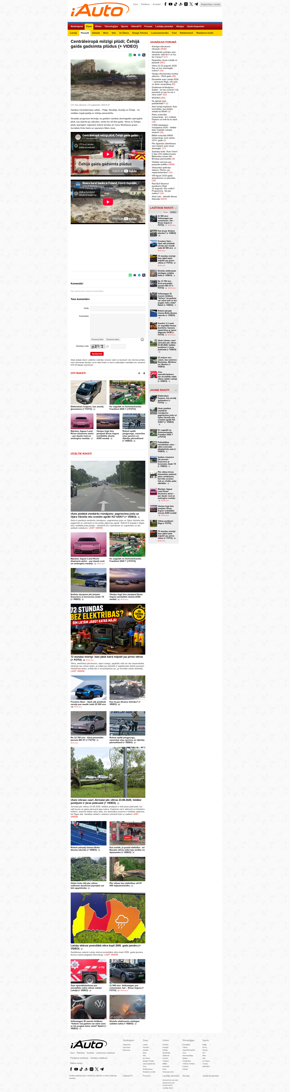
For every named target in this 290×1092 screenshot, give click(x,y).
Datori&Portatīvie (188, 1050)
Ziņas (145, 1040)
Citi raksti (78, 373)
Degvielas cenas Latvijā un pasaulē (164, 61)
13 (119, 704)
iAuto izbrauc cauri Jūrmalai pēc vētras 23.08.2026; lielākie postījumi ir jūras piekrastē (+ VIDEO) (106, 801)
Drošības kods (82, 346)
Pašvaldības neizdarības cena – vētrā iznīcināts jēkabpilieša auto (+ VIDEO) (167, 447)
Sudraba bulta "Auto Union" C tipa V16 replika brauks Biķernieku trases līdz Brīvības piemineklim (165, 155)
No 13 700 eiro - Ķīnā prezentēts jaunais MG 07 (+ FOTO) (87, 738)
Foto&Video (186, 1061)
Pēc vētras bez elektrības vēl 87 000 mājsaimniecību (126, 884)
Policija (165, 1050)
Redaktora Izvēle (149, 1072)
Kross (204, 1047)
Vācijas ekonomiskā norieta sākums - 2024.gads (165, 74)
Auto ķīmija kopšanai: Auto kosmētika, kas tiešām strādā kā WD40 (164, 109)
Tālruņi (184, 1047)
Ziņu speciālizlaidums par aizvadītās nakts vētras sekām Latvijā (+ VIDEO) (86, 988)
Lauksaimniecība (149, 1064)
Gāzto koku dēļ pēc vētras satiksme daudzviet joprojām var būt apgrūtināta (87, 885)
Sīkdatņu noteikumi (98, 1058)
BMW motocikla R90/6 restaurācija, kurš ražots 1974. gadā (163, 138)
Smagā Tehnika (148, 1061)
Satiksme (166, 1055)
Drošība (165, 1045)
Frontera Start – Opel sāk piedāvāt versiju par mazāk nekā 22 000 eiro (88, 703)
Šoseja (204, 1050)
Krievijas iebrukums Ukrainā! (161, 47)
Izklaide (145, 1050)
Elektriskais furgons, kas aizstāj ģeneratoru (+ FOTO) (87, 407)
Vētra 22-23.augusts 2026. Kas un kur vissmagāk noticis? (164, 68)
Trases (205, 1064)
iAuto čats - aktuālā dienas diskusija (164, 197)
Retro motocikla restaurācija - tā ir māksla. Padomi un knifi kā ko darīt (164, 118)
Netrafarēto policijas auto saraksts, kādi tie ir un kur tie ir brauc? (164, 54)
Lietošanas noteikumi (105, 1053)
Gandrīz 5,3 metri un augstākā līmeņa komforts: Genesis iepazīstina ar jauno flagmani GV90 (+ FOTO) (167, 329)
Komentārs (84, 316)
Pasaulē (146, 1047)
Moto (144, 1053)
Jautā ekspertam (210, 1075)
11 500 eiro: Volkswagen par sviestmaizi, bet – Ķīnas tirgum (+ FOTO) (127, 988)
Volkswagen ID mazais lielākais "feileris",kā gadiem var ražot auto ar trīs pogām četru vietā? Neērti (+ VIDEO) (88, 1025)
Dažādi (185, 1069)
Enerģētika (186, 1045)
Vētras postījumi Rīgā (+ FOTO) (165, 522)
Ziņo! (135, 4)
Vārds (86, 308)
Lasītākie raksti (161, 207)
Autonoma (126, 1050)
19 (84, 660)
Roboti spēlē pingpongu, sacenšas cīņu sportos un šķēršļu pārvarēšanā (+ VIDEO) (133, 436)
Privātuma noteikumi (79, 1058)
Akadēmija (166, 1053)
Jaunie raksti (159, 390)
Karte (164, 1069)
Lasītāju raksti (168, 1088)
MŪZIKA (158, 98)
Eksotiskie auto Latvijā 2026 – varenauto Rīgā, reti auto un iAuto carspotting (165, 81)
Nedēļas (173, 212)
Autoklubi (166, 1066)
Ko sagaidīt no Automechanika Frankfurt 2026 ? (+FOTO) (125, 407)
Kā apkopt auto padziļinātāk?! (160, 102)
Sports (205, 1040)
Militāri (165, 1064)
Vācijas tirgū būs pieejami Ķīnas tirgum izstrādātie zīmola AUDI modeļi (108, 435)
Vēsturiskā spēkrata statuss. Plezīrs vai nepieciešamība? (162, 170)
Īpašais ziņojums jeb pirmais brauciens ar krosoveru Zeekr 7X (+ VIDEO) (87, 596)
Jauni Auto (126, 1047)
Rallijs (204, 1045)
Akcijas (186, 1075)
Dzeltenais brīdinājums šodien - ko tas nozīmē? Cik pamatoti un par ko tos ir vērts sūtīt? (165, 91)
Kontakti (157, 4)
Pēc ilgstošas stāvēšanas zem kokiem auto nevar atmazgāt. (164, 146)
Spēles (184, 1058)
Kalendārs (206, 1066)
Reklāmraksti (147, 1069)
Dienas (165, 212)
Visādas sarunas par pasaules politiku (163, 163)
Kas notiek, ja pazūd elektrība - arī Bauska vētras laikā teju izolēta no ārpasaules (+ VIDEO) (127, 849)
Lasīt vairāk (96, 528)
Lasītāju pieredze (171, 1075)
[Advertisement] (145, 248)
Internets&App (187, 1055)
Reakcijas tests (168, 1072)
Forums (146, 1075)
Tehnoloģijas (188, 1040)
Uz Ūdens (146, 1058)
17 (72, 707)
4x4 (203, 1053)
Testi (144, 1066)
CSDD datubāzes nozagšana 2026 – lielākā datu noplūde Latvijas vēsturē (164, 128)
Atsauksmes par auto (170, 1080)
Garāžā (165, 1058)
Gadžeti (185, 1066)
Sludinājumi (128, 1040)
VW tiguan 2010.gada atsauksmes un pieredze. (164, 178)
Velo (144, 1055)
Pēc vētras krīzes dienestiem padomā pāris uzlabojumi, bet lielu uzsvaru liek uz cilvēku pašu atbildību (167, 477)
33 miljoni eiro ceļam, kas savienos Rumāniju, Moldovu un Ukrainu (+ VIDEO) (167, 362)
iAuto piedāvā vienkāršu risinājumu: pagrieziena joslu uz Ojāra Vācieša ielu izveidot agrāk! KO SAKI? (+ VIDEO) (105, 515)
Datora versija (76, 1063)
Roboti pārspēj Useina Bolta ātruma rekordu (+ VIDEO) (85, 848)
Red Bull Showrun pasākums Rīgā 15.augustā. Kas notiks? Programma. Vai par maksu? (163, 188)
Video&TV (128, 1075)
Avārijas (165, 1047)
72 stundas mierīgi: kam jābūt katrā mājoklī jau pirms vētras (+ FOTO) (167, 259)
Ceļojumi (166, 1061)
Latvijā (145, 1045)
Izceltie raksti (81, 453)
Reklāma (145, 4)
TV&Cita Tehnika (188, 1064)
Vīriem (166, 1040)
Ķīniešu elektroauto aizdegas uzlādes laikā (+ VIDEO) (125, 1022)
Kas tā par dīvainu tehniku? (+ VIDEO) (167, 233)
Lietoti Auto (127, 1045)
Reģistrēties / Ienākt (210, 4)
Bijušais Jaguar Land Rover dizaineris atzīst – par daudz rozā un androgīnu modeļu (82, 435)
